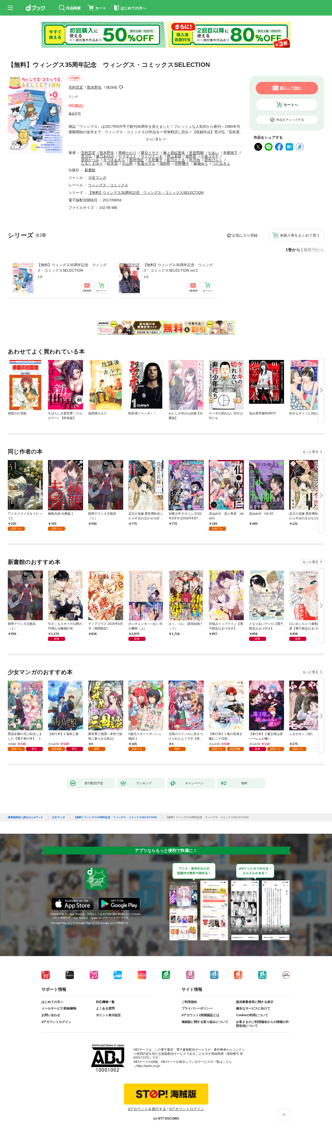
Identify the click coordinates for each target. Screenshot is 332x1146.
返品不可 (74, 113)
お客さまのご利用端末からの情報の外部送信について (262, 1024)
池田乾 (165, 163)
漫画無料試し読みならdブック (25, 817)
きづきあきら (114, 160)
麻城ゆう (200, 163)
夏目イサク (150, 153)
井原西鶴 (196, 153)
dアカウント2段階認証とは (200, 1015)
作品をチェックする (290, 120)
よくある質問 (105, 1008)
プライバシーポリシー (197, 1008)
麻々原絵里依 (174, 153)
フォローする (121, 87)
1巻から (293, 250)
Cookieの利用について (252, 1015)
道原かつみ (90, 160)
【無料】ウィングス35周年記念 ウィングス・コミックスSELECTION (72, 267)
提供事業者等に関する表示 (254, 1002)
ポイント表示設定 (108, 1015)
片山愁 (127, 163)
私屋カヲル (146, 163)
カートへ (290, 105)
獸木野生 (94, 87)
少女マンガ (97, 177)
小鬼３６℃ (209, 156)
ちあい (213, 153)
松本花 (112, 163)
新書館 (90, 170)
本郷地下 (230, 153)
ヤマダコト (127, 156)
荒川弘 (86, 156)
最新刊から (313, 250)
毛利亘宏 (75, 87)
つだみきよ (221, 163)
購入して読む (291, 88)
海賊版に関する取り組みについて (205, 1022)
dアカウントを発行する (147, 1109)
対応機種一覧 (105, 1002)
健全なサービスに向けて (253, 1008)
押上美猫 (174, 156)
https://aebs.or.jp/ (148, 1066)
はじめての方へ (52, 1002)
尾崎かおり (127, 153)
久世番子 (155, 160)
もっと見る (310, 452)
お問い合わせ (51, 1015)
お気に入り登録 (245, 235)
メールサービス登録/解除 (59, 1008)
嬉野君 (190, 156)
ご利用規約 (189, 1002)
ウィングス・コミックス (108, 185)
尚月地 (194, 160)
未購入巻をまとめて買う (300, 235)
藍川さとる (176, 160)
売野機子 (182, 163)
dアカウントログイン (56, 1022)
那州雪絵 (136, 160)
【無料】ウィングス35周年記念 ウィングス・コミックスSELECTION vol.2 (178, 267)
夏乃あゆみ (105, 156)
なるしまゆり (92, 163)
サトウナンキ (152, 156)
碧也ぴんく (213, 160)
